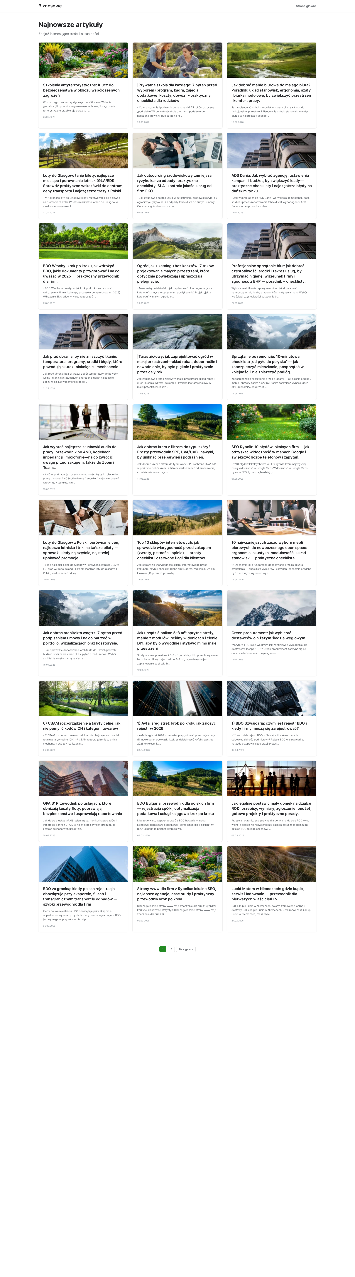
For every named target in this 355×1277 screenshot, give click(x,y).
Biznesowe (50, 6)
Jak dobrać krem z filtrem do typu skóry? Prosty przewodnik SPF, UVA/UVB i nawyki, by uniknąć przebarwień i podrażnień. (175, 452)
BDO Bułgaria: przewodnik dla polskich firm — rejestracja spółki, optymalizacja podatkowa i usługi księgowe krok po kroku (175, 808)
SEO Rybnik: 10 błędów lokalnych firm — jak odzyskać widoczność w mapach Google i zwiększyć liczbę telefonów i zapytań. (270, 452)
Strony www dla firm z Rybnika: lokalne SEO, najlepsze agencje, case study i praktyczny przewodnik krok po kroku (176, 894)
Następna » (186, 949)
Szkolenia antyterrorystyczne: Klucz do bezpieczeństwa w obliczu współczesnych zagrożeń (81, 90)
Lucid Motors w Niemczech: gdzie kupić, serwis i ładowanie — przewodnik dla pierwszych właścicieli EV (267, 894)
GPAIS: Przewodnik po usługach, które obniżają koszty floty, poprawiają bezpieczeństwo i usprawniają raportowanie (82, 808)
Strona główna (306, 6)
